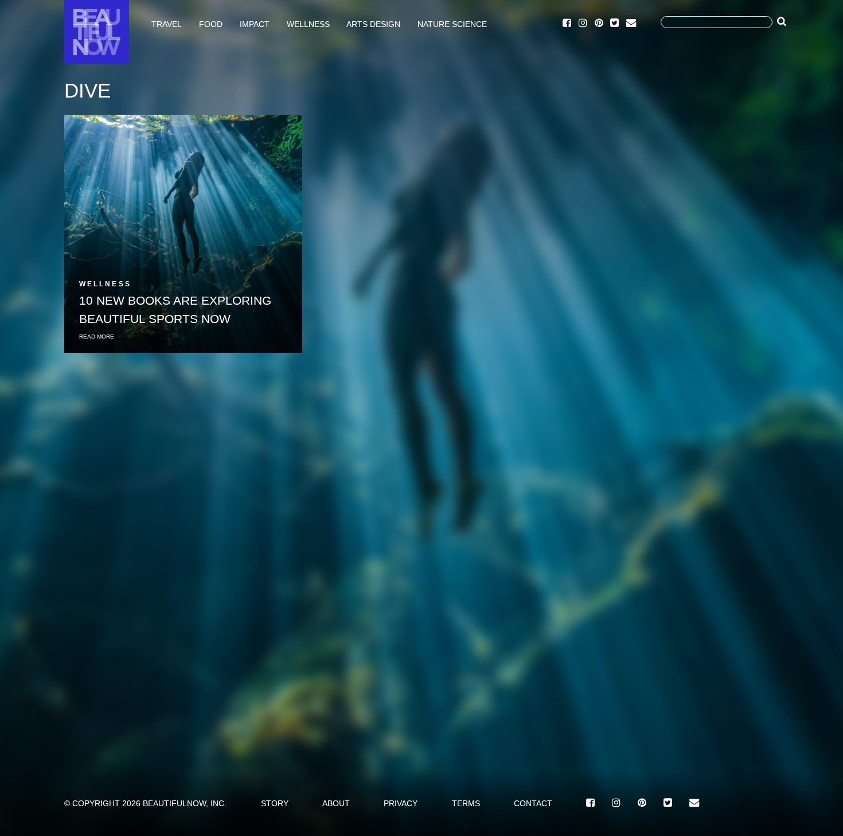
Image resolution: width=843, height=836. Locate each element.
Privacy (400, 803)
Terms (466, 803)
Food (211, 23)
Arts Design (373, 23)
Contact (533, 803)
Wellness (308, 23)
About (336, 803)
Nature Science (452, 23)
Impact (255, 23)
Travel (166, 23)
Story (274, 803)
